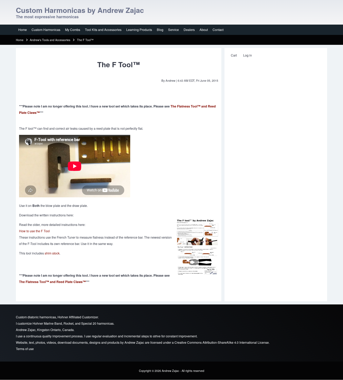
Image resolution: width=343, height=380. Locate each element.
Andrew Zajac (134, 342)
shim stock (52, 253)
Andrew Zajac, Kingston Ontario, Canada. (45, 329)
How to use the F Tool (34, 231)
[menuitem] (22, 30)
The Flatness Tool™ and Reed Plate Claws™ (52, 281)
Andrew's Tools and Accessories (50, 40)
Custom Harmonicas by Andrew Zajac (80, 10)
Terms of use (25, 348)
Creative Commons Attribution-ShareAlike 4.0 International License (221, 342)
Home (19, 40)
